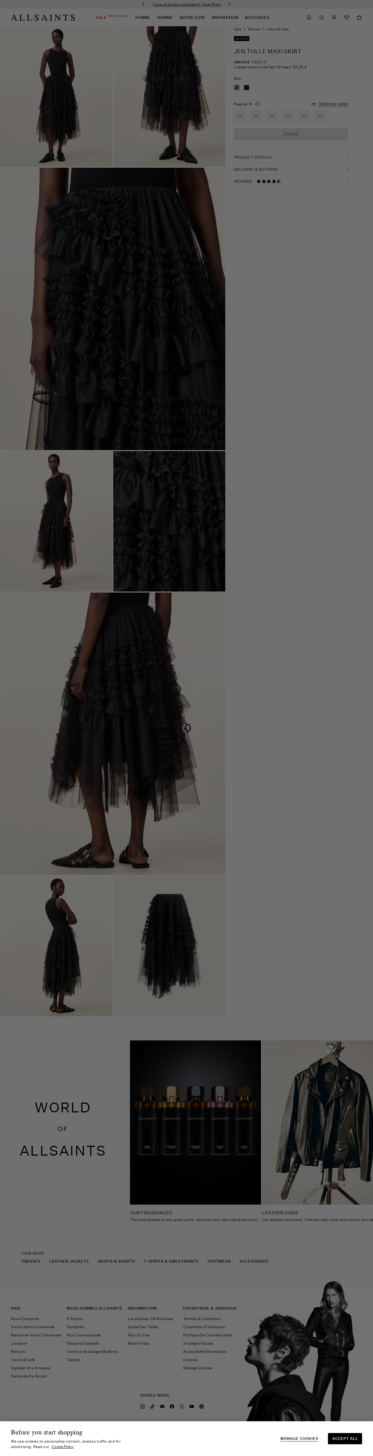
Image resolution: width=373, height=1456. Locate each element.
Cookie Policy (63, 1447)
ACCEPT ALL (345, 1438)
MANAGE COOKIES (299, 1439)
